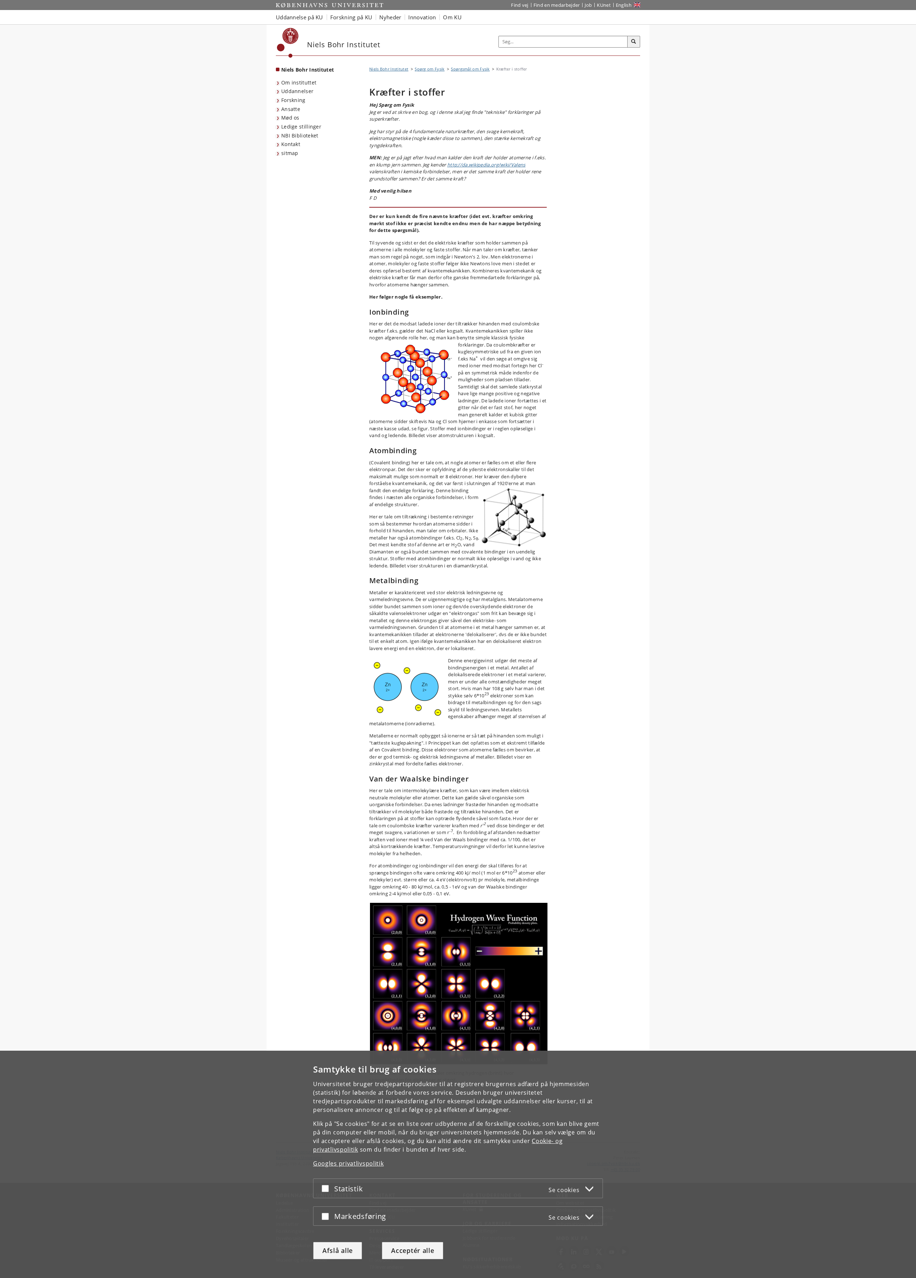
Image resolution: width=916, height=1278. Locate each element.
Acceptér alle (412, 1250)
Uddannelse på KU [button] (299, 17)
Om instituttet (298, 82)
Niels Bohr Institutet (307, 69)
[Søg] (633, 42)
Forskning (293, 100)
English (624, 5)
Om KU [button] (452, 17)
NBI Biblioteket (299, 135)
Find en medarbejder (556, 5)
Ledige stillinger (301, 126)
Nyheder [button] (390, 17)
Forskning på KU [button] (351, 17)
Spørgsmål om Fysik (470, 69)
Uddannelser (297, 91)
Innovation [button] (422, 17)
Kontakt (290, 144)
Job (588, 5)
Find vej (519, 5)
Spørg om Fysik (429, 69)
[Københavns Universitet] (288, 43)
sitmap (289, 153)
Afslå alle (337, 1250)
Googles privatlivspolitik (348, 1163)
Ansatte (290, 109)
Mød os (290, 117)
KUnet (604, 5)
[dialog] (458, 1164)
